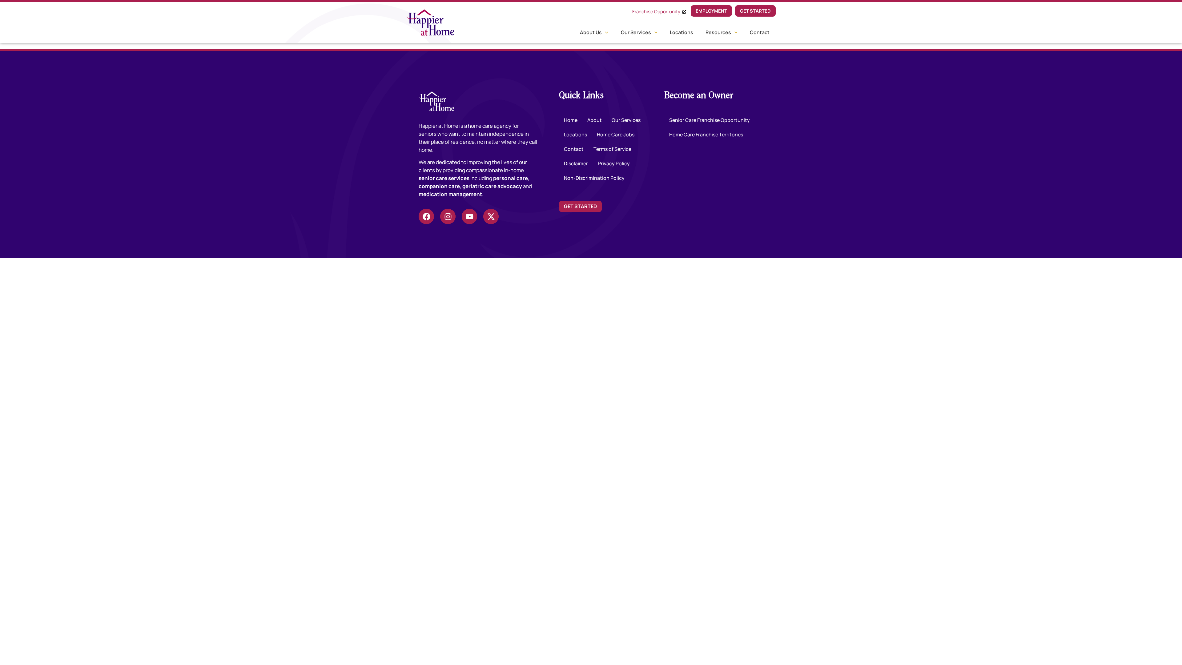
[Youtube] (469, 216)
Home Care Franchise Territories (706, 134)
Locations (681, 32)
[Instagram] (448, 216)
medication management (450, 194)
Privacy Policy (614, 163)
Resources (718, 32)
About (594, 120)
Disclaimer (576, 163)
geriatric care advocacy (492, 186)
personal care (510, 178)
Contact (760, 32)
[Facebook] (426, 216)
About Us (591, 32)
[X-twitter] (491, 216)
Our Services (636, 32)
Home (570, 120)
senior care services (444, 178)
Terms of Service (612, 149)
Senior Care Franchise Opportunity (709, 120)
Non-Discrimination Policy (594, 178)
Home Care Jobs (615, 134)
